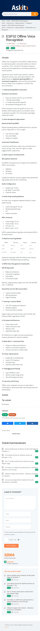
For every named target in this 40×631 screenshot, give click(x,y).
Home (3, 21)
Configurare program (20, 46)
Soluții (8, 21)
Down (13, 414)
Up (6, 414)
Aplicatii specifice (19, 23)
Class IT (7, 627)
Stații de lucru (10, 23)
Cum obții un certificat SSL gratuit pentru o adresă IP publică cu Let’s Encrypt (20, 600)
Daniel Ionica (23, 43)
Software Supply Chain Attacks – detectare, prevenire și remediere (20, 609)
